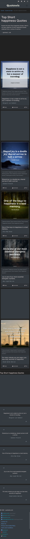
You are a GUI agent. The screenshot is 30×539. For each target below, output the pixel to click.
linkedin (4, 532)
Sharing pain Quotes (11, 175)
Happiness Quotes (7, 91)
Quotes (2, 10)
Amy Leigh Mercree (8, 281)
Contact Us (4, 521)
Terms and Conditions (7, 527)
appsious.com (6, 517)
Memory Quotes (6, 221)
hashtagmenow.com (12, 519)
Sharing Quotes (5, 173)
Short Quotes (19, 175)
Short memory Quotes (16, 221)
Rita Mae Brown (7, 231)
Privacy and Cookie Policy (8, 525)
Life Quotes (9, 93)
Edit (26, 107)
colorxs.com (8, 513)
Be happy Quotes (22, 269)
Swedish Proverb (8, 183)
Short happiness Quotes (17, 91)
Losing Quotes (21, 350)
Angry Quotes (13, 350)
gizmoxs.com (8, 515)
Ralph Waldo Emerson (9, 362)
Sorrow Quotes (21, 171)
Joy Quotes (5, 171)
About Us (3, 523)
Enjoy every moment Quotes (12, 94)
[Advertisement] (15, 47)
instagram (5, 534)
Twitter (4, 536)
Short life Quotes (16, 93)
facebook (5, 530)
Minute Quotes (6, 350)
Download (15, 107)
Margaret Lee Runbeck (9, 103)
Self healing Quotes (6, 271)
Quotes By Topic (9, 10)
